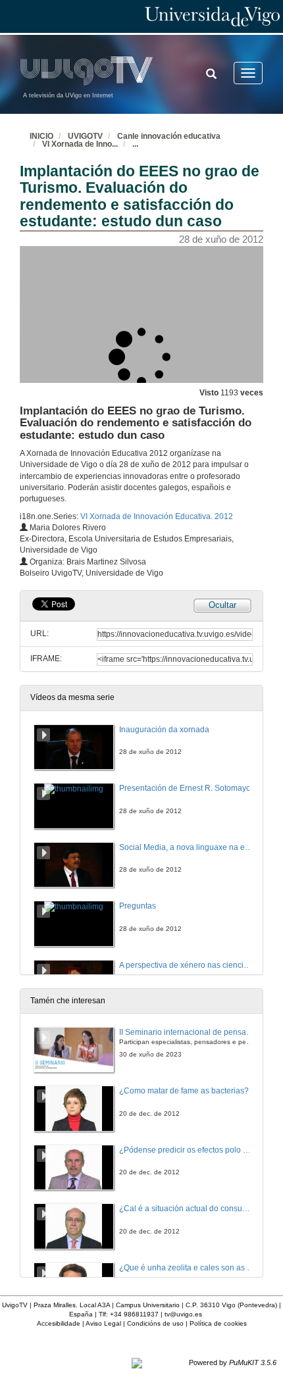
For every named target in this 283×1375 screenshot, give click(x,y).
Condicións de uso (155, 1323)
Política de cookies (218, 1323)
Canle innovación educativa (168, 136)
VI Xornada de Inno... (80, 144)
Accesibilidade (58, 1323)
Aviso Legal (103, 1323)
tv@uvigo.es (183, 1314)
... (135, 144)
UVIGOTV (85, 136)
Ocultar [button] (222, 605)
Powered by (232, 1362)
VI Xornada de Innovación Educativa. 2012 (156, 516)
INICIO (41, 136)
